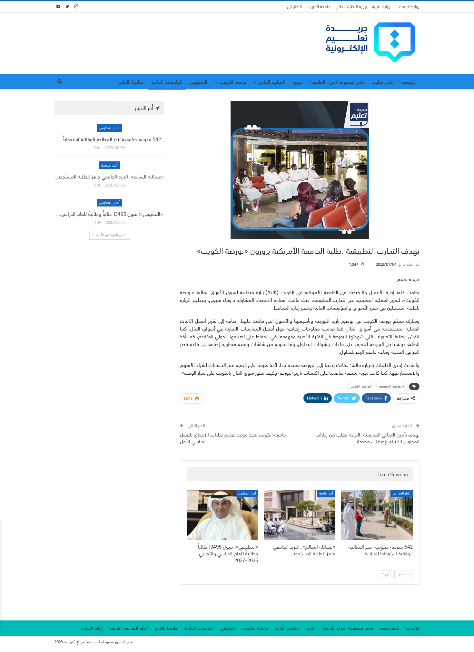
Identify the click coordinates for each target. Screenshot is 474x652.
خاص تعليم (383, 82)
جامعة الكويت (319, 6)
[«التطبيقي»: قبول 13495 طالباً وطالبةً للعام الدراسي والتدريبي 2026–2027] (222, 515)
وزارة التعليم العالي (351, 6)
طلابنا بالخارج (131, 82)
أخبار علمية (326, 493)
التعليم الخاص (271, 82)
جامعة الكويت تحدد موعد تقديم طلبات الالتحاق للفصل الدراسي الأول (233, 438)
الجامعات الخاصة (167, 82)
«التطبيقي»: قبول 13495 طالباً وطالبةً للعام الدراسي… (109, 214)
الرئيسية (409, 82)
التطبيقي (294, 6)
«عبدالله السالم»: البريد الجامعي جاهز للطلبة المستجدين (109, 176)
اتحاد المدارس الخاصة (128, 628)
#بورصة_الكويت (361, 386)
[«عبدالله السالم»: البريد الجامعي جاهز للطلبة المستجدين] (300, 515)
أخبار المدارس (401, 493)
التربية (298, 82)
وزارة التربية (381, 6)
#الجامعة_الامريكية (391, 386)
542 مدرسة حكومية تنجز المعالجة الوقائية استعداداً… (109, 139)
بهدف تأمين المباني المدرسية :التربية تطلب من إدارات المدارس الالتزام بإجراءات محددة (368, 438)
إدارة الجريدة (92, 628)
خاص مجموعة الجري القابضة (338, 82)
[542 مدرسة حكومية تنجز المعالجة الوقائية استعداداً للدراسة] (377, 515)
